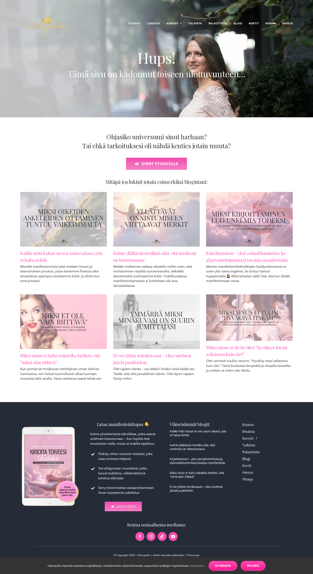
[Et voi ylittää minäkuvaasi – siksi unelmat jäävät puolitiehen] (156, 321)
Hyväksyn (223, 565)
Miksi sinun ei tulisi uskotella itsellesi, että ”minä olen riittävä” (197, 475)
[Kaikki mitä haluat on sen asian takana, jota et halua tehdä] (63, 219)
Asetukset (197, 566)
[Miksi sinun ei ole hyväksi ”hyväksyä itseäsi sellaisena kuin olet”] (249, 317)
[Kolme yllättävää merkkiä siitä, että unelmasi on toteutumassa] (156, 219)
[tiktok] (162, 536)
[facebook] (139, 536)
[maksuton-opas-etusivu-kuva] (50, 426)
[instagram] (150, 536)
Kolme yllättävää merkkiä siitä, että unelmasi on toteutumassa (192, 447)
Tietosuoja (193, 555)
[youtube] (173, 536)
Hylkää (253, 565)
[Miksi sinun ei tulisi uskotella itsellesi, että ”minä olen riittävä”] (63, 321)
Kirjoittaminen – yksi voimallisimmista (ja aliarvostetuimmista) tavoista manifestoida (197, 461)
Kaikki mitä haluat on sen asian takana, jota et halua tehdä (198, 433)
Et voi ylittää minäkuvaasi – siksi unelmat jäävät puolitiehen (196, 489)
